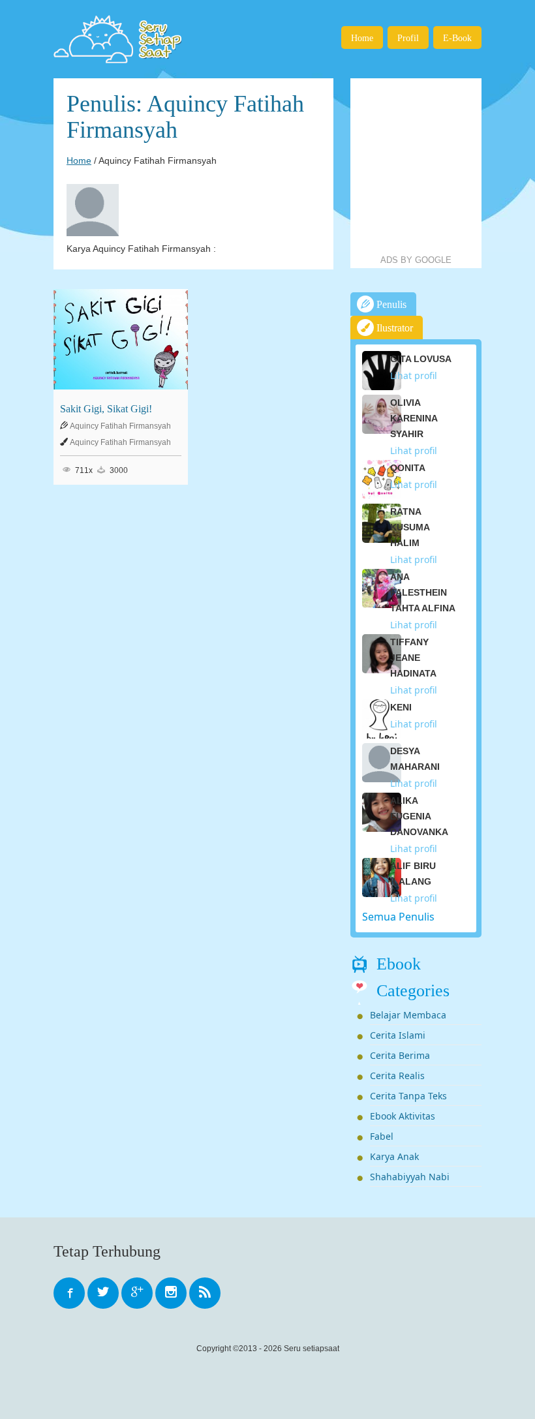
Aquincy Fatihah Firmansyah (120, 426)
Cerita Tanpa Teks (408, 1096)
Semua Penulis (398, 916)
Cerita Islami (397, 1035)
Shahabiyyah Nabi (410, 1176)
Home (362, 38)
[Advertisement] (442, 166)
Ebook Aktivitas (402, 1116)
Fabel (381, 1136)
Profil (408, 38)
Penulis (390, 304)
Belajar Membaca (408, 1015)
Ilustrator (393, 327)
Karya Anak (394, 1156)
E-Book (457, 38)
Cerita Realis (397, 1075)
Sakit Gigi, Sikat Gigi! (106, 408)
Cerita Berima (400, 1055)
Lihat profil (413, 375)
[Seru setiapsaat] (119, 39)
